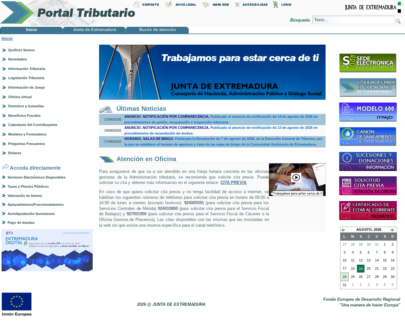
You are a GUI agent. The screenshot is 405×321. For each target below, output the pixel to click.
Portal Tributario (67, 13)
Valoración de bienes (25, 196)
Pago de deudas (21, 222)
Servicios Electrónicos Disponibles (36, 177)
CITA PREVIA (233, 182)
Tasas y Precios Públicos (28, 186)
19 (360, 270)
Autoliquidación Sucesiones (31, 214)
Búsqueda (300, 20)
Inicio (7, 38)
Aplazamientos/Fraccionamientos (36, 204)
